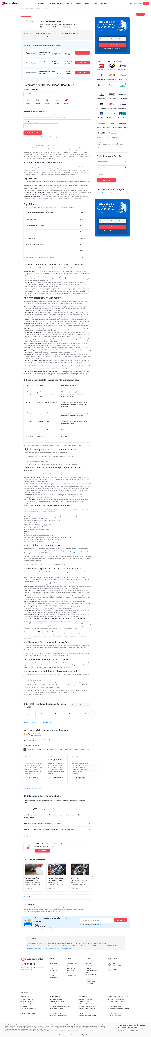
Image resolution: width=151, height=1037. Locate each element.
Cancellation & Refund (73, 973)
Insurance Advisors (56, 3)
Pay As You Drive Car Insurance (97, 943)
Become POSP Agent (101, 3)
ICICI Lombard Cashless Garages (40, 722)
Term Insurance (53, 970)
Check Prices (82, 53)
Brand (29, 94)
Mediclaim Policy (53, 1004)
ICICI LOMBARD (26, 14)
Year (26, 126)
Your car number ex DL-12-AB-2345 (110, 39)
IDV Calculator (24, 1006)
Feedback (88, 963)
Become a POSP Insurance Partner (116, 999)
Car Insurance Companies (109, 143)
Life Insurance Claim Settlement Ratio (88, 1004)
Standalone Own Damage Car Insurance (59, 946)
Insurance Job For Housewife (115, 1013)
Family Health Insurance (55, 1013)
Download (140, 14)
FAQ (30, 837)
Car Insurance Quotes (43, 941)
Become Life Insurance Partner (115, 1006)
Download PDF (42, 851)
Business (51, 975)
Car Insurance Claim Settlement (96, 941)
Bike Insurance (53, 963)
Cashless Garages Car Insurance (36, 946)
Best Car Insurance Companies (28, 1013)
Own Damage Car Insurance (28, 1008)
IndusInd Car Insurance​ (67, 948)
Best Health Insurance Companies (58, 1001)
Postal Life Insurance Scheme (86, 999)
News (87, 3)
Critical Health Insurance (56, 1008)
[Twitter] (34, 964)
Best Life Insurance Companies (86, 1008)
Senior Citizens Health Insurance (58, 1015)
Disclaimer (88, 968)
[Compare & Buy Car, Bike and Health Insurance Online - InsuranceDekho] (10, 4)
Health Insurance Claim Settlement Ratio (60, 1006)
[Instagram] (28, 964)
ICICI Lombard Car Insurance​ (80, 946)
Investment (52, 973)
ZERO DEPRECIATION (74, 14)
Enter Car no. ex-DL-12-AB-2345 (91, 920)
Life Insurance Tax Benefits (85, 1013)
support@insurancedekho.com (70, 553)
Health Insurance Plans (55, 999)
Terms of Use (70, 970)
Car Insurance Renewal (57, 941)
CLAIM (85, 14)
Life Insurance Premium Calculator (87, 1015)
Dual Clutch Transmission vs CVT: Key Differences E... (79, 879)
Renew (69, 3)
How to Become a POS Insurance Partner (118, 1008)
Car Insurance (31, 941)
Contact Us (89, 961)
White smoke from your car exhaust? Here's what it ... (32, 879)
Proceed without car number (112, 49)
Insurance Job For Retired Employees (117, 1018)
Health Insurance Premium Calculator (59, 1011)
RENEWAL (106, 14)
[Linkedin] (31, 964)
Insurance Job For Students (114, 1015)
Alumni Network (90, 977)
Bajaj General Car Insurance (35, 948)
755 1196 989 (28, 969)
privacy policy (53, 927)
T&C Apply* (100, 30)
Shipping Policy (71, 968)
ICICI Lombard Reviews (36, 789)
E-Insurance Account (73, 975)
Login (146, 3)
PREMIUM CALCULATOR (119, 14)
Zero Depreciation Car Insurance (55, 943)
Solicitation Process (91, 974)
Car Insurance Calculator (27, 1001)
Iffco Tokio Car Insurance (52, 948)
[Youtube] (25, 964)
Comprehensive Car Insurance (36, 943)
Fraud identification (91, 966)
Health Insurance (53, 966)
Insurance (41, 3)
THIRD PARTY (37, 14)
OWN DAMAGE (60, 14)
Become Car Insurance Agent (106, 193)
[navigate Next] (92, 714)
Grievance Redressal (72, 963)
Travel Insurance (53, 977)
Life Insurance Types (83, 1001)
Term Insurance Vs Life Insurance (87, 1006)
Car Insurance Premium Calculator (76, 941)
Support (78, 3)
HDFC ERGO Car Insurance (113, 946)
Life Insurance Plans (83, 1011)
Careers (88, 979)
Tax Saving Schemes (54, 980)
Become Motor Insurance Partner (116, 1001)
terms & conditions (43, 927)
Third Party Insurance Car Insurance (76, 943)
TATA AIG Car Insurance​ (98, 946)
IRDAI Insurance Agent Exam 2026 (116, 1011)
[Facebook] (22, 964)
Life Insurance (52, 968)
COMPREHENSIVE (49, 14)
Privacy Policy (70, 961)
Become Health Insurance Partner (116, 1004)
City (66, 115)
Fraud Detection (71, 966)
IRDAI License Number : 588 (127, 1027)
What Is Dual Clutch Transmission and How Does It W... (56, 879)
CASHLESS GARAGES (95, 14)
